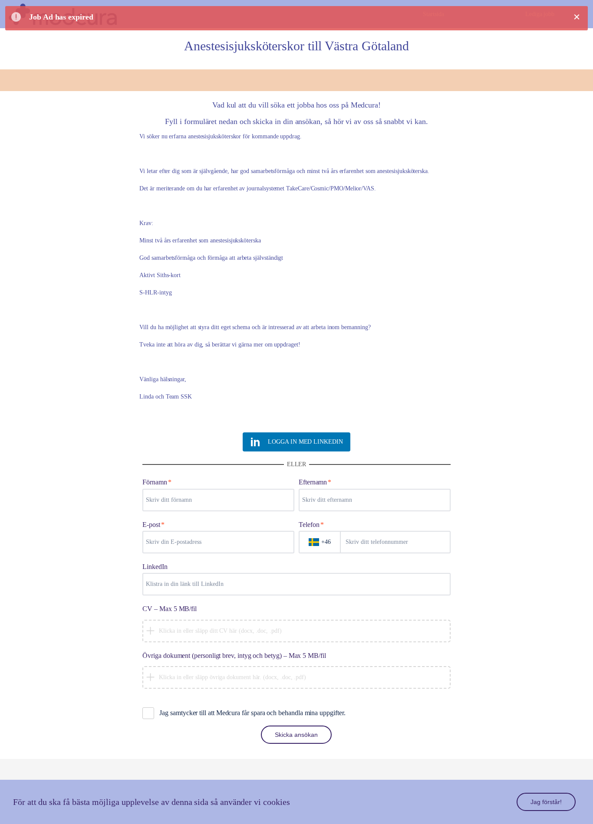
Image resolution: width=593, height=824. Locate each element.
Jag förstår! (546, 801)
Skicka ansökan (296, 734)
